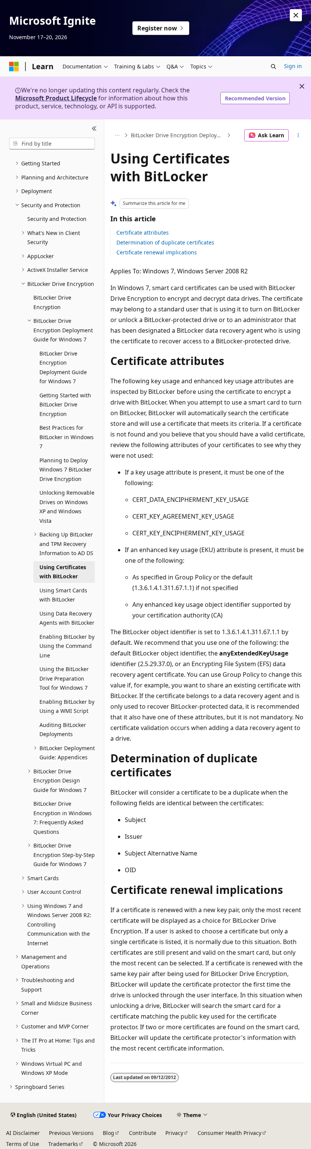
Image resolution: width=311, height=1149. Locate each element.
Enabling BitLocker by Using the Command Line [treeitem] (66, 646)
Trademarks (63, 1143)
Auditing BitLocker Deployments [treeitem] (62, 729)
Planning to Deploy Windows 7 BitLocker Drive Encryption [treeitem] (65, 469)
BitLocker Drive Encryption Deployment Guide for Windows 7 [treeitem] (63, 367)
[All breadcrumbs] (117, 135)
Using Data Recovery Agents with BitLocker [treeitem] (66, 618)
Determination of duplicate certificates (165, 242)
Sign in (293, 66)
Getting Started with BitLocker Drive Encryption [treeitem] (65, 404)
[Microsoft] (14, 66)
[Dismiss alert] (296, 15)
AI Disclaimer (23, 1132)
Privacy (174, 1132)
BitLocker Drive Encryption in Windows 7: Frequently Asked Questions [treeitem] (62, 817)
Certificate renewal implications (156, 252)
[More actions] (298, 135)
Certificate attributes (142, 232)
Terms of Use (22, 1143)
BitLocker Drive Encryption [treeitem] (52, 302)
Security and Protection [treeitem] (56, 218)
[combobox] (52, 144)
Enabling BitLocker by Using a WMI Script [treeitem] (66, 706)
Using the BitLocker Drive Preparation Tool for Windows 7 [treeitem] (64, 678)
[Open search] (273, 66)
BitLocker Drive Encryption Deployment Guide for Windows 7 (178, 135)
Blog (108, 1132)
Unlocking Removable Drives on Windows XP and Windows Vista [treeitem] (66, 506)
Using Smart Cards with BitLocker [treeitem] (63, 595)
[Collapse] (94, 128)
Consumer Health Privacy (229, 1132)
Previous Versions (71, 1132)
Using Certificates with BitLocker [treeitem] (62, 571)
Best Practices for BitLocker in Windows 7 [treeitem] (66, 437)
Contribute (142, 1132)
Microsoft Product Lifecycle (56, 98)
